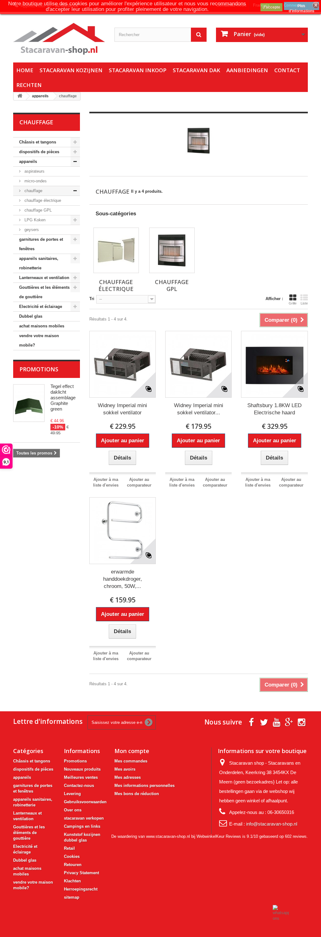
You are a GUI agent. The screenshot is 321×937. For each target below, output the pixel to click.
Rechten (29, 85)
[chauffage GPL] (172, 250)
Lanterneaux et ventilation (44, 277)
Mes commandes (130, 761)
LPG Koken (34, 220)
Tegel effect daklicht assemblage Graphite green (63, 398)
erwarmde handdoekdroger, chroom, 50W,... (122, 579)
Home (24, 70)
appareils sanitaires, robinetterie (38, 263)
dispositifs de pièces (39, 151)
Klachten (72, 881)
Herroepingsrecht (80, 889)
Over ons (73, 810)
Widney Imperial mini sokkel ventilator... (198, 409)
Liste (304, 303)
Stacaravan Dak (196, 70)
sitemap (71, 897)
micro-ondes (35, 181)
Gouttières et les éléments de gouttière (44, 292)
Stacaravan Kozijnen (71, 70)
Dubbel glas (30, 316)
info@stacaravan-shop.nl (271, 824)
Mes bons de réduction (136, 793)
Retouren (73, 864)
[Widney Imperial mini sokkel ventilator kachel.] (198, 364)
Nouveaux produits (82, 769)
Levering (72, 793)
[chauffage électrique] (116, 250)
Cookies (72, 856)
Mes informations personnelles (144, 785)
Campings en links (82, 826)
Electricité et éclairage (40, 306)
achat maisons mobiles (41, 326)
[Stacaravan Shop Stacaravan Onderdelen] (59, 39)
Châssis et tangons (37, 142)
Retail (69, 848)
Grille (293, 303)
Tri (91, 298)
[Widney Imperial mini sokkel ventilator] (122, 364)
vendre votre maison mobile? (39, 340)
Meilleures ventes (81, 777)
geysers (31, 229)
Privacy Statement (81, 872)
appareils (28, 161)
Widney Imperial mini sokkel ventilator (122, 409)
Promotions (38, 369)
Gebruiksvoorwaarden (85, 802)
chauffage (32, 190)
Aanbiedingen (247, 70)
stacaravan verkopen (84, 818)
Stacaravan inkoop (137, 70)
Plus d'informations (301, 7)
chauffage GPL (37, 210)
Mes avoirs (124, 769)
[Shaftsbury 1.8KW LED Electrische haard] (274, 364)
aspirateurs (34, 171)
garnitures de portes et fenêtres (41, 244)
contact (287, 70)
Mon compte (131, 751)
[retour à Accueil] (20, 96)
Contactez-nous (79, 785)
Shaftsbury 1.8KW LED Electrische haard (274, 409)
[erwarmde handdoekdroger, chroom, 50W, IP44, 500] (122, 530)
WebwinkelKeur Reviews (219, 836)
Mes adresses (127, 777)
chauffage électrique (42, 200)
